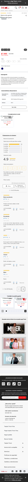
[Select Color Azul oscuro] (2, 68)
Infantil (2, 10)
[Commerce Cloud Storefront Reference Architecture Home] (5, 8)
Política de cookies (16, 480)
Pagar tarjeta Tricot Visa (11, 430)
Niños (6, 10)
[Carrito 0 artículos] (22, 8)
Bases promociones (9, 467)
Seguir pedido (8, 435)
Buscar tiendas (8, 439)
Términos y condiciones (11, 458)
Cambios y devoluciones (11, 461)
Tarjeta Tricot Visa (9, 426)
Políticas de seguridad (10, 455)
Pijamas (11, 10)
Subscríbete (22, 397)
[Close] (25, 3)
